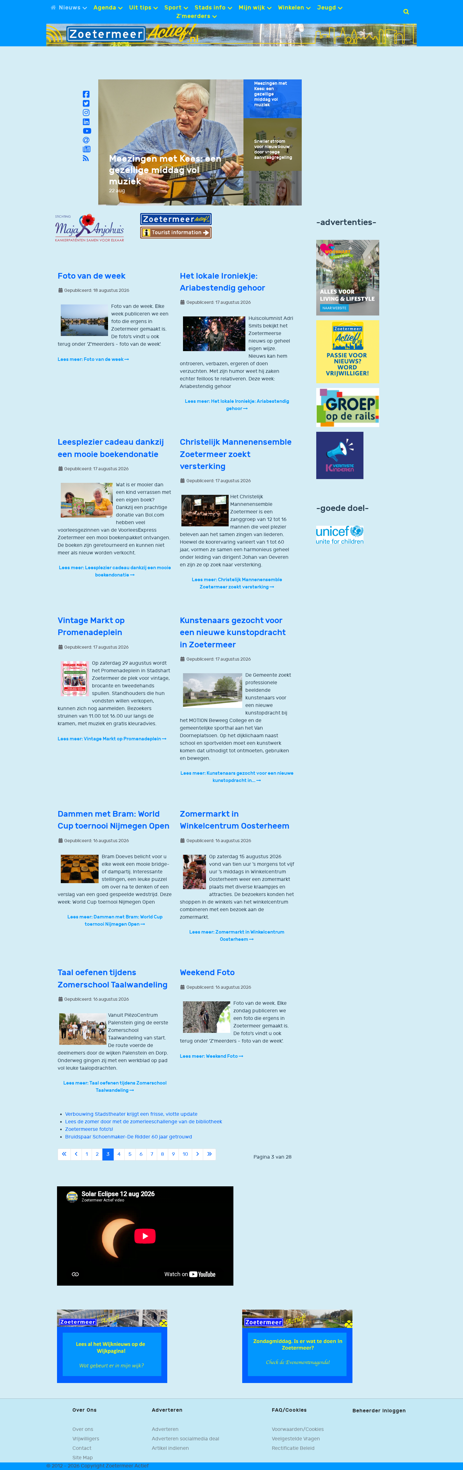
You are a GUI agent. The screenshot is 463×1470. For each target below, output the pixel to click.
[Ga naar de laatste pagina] (209, 1154)
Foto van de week (92, 276)
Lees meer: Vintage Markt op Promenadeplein (110, 739)
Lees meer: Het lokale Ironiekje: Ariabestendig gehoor (237, 405)
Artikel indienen (170, 1448)
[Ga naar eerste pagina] (64, 1154)
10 (185, 1154)
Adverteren (165, 1429)
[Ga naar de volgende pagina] (197, 1154)
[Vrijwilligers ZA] (347, 352)
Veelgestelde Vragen (296, 1439)
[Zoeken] (406, 11)
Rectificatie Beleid (293, 1448)
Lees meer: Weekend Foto (209, 1056)
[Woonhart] (347, 278)
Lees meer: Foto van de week (91, 359)
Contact (81, 1448)
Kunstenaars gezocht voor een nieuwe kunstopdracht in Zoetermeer (233, 633)
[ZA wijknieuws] (112, 1346)
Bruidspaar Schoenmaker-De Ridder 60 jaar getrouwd (128, 1137)
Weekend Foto (207, 973)
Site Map (82, 1458)
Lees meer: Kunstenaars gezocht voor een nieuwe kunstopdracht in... (237, 777)
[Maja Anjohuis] (89, 228)
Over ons (82, 1429)
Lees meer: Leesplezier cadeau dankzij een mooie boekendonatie (115, 571)
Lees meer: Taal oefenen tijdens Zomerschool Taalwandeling (115, 1086)
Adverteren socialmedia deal (185, 1439)
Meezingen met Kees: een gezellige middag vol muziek (165, 170)
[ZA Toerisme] (175, 226)
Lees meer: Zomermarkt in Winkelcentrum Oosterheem (236, 935)
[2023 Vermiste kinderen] (339, 456)
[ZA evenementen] (297, 1346)
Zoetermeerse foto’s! (89, 1129)
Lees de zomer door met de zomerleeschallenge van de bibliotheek (143, 1122)
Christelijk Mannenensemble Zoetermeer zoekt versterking (236, 454)
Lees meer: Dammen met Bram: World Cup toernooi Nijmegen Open (115, 920)
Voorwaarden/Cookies (298, 1429)
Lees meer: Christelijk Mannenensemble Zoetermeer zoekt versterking (237, 583)
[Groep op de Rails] (347, 407)
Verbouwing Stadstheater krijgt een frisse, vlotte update (131, 1114)
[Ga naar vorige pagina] (76, 1154)
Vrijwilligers (85, 1439)
